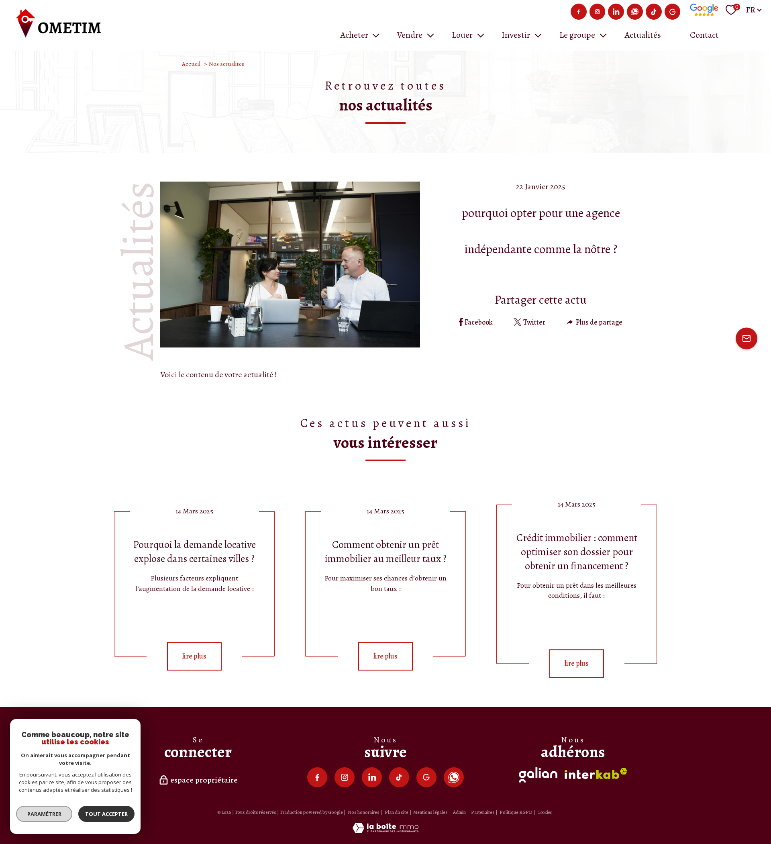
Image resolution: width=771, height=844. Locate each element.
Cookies (545, 812)
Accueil (191, 64)
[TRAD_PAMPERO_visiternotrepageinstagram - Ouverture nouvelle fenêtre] (597, 12)
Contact (704, 35)
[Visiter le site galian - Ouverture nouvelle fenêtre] (538, 775)
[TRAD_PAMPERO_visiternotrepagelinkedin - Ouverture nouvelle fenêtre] (616, 12)
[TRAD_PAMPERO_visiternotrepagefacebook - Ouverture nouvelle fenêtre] (579, 12)
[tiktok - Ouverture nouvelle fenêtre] (654, 12)
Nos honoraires (363, 812)
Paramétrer (44, 813)
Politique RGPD (516, 812)
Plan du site (396, 812)
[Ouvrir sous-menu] (375, 35)
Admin (459, 812)
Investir (516, 35)
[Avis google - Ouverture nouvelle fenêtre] (704, 10)
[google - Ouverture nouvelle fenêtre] (673, 12)
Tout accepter (106, 813)
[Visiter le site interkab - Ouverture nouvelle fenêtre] (596, 773)
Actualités (642, 35)
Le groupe (577, 35)
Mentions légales (430, 812)
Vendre (409, 35)
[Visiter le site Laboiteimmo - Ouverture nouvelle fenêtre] (385, 830)
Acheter (354, 35)
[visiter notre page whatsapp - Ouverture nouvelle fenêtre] (635, 12)
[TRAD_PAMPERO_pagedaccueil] (60, 37)
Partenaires (483, 812)
